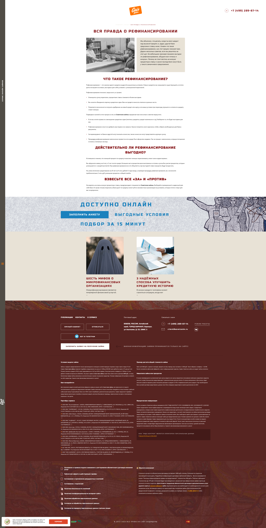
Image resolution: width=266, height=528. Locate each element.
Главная (119, 24)
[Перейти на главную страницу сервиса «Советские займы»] (135, 10)
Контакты (80, 317)
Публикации (67, 317)
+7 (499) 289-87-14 (193, 491)
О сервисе (92, 317)
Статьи (126, 24)
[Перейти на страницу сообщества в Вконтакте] (196, 329)
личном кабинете (156, 486)
